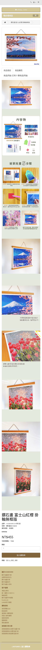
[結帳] (38, 2)
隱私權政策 (5, 623)
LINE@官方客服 (6, 602)
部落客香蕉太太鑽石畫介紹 (10, 631)
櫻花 (12, 560)
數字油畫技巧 (6, 582)
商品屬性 (19, 70)
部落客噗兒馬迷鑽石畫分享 (10, 634)
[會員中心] (34, 2)
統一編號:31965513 (8, 593)
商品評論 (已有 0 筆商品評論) (16, 75)
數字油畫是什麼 (7, 575)
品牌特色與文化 (7, 577)
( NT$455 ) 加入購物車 (21, 646)
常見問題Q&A (6, 609)
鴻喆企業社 (5, 591)
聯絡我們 (4, 595)
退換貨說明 (5, 618)
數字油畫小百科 (7, 584)
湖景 (16, 560)
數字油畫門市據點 (7, 598)
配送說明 (4, 611)
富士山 (8, 560)
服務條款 (4, 620)
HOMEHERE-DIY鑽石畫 (13, 524)
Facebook (5, 600)
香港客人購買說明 (7, 613)
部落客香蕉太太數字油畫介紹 (11, 629)
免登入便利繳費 (7, 616)
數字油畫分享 (6, 580)
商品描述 (7, 70)
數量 (3, 545)
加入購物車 (21, 555)
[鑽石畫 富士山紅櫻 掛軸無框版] (21, 46)
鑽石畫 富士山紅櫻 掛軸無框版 (20, 22)
